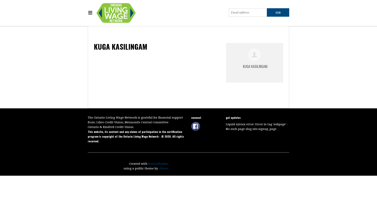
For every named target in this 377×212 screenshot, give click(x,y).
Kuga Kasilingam (255, 66)
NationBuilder (158, 163)
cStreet (163, 168)
